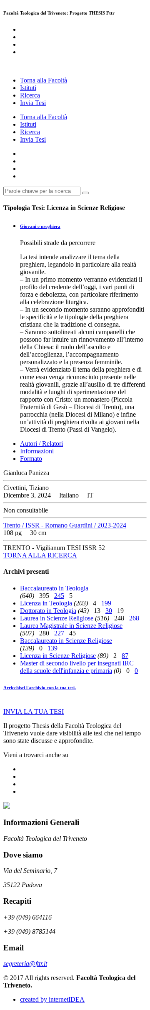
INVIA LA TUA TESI (33, 711)
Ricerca (30, 95)
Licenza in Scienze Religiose (58, 655)
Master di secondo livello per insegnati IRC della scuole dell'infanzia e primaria (77, 667)
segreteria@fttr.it (25, 963)
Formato (31, 458)
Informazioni (37, 451)
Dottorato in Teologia (48, 610)
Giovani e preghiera (40, 226)
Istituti (28, 87)
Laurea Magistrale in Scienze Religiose (71, 625)
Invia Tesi (33, 102)
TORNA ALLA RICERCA (40, 555)
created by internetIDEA (52, 999)
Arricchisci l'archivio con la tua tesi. (39, 687)
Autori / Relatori (41, 443)
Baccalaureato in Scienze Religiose (66, 640)
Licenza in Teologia (46, 603)
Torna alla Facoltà (43, 80)
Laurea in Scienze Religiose (56, 618)
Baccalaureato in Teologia (54, 588)
